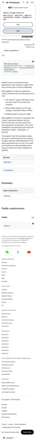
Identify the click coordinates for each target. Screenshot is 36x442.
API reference (6, 368)
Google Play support (8, 389)
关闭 (18, 25)
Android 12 (5, 350)
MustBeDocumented (11, 64)
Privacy (4, 302)
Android (4, 262)
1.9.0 (33, 47)
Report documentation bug (10, 386)
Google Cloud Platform (9, 414)
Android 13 (5, 347)
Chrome (4, 408)
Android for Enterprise (9, 265)
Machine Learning (7, 293)
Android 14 (5, 344)
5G (3, 305)
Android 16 (5, 338)
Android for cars (7, 323)
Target (7, 66)
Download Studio (7, 371)
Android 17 (5, 334)
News (3, 275)
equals (18, 100)
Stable (15, 71)
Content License (24, 238)
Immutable (22, 130)
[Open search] (23, 2)
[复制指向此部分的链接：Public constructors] (27, 209)
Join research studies (8, 392)
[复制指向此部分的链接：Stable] (9, 217)
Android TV (5, 326)
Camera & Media (7, 299)
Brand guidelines (20, 424)
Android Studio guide (8, 362)
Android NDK (6, 374)
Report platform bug (8, 382)
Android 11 (5, 353)
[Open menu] (3, 2)
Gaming (4, 289)
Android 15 (5, 341)
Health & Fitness (7, 296)
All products (6, 417)
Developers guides (7, 365)
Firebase (4, 411)
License (10, 424)
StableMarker (10, 69)
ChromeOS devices (8, 320)
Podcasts (4, 281)
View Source (28, 44)
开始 (18, 31)
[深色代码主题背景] (33, 61)
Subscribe (27, 432)
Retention (8, 68)
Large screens (6, 314)
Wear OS (4, 317)
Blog (3, 278)
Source (4, 272)
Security (4, 269)
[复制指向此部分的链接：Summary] (14, 183)
